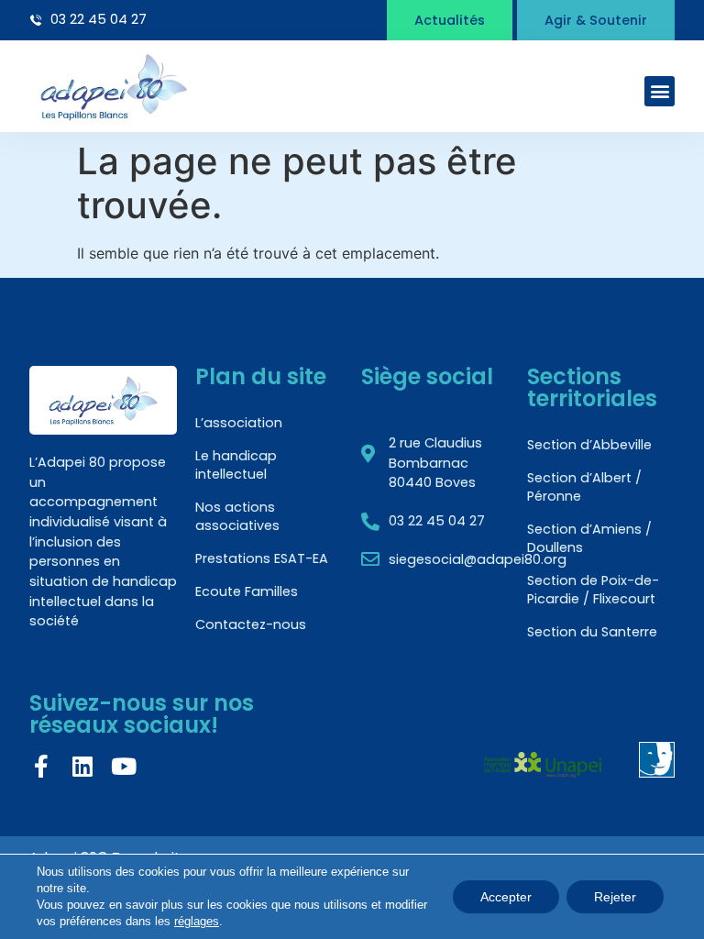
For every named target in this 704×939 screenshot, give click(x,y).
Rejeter (615, 896)
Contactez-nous (250, 624)
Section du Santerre (592, 632)
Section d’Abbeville (589, 445)
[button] (659, 91)
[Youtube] (123, 766)
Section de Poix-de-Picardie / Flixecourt (593, 589)
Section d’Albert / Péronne (584, 487)
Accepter (506, 896)
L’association (238, 423)
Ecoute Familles (246, 591)
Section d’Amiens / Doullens (589, 538)
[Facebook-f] (40, 766)
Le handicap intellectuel (236, 465)
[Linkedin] (82, 766)
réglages (196, 921)
